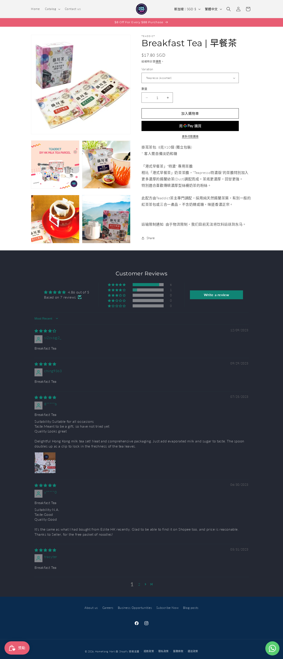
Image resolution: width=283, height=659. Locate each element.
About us (91, 607)
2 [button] (139, 584)
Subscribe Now (167, 607)
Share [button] (151, 238)
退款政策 (149, 651)
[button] (52, 8)
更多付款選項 (190, 136)
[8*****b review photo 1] (45, 462)
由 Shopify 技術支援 (127, 651)
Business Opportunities (135, 607)
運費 (158, 61)
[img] (45, 331)
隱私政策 (163, 651)
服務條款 (178, 651)
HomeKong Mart (105, 651)
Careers (107, 607)
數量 (144, 89)
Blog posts (191, 607)
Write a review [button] (216, 295)
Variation (147, 69)
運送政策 (193, 651)
